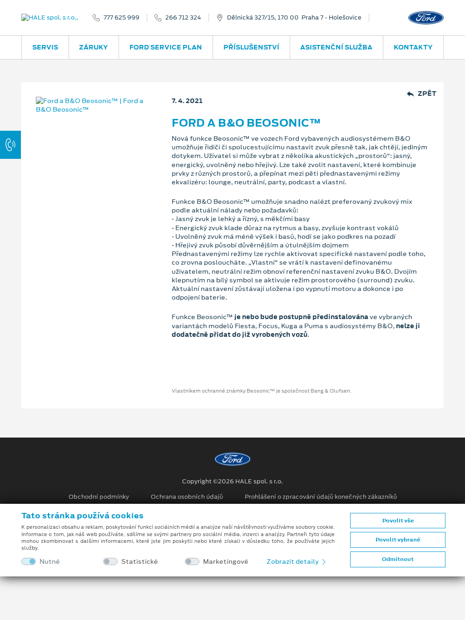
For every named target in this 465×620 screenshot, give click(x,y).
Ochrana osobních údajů (187, 497)
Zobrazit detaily (293, 561)
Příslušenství (251, 47)
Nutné (50, 561)
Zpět (427, 93)
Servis (45, 47)
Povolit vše (398, 520)
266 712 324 (183, 18)
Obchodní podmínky (99, 497)
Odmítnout (398, 559)
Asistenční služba (336, 47)
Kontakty (413, 47)
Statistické (139, 561)
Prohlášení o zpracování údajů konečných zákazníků (321, 497)
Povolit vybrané (398, 539)
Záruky (93, 47)
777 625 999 (121, 18)
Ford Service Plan (165, 47)
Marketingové (225, 561)
